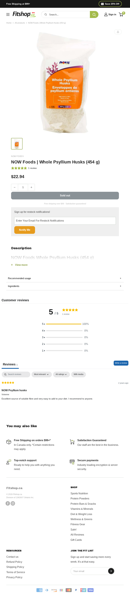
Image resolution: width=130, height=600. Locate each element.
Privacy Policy (14, 577)
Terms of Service (15, 572)
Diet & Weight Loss (81, 514)
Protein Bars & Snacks (83, 503)
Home (9, 23)
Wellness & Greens (81, 519)
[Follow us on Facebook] (8, 503)
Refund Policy (14, 562)
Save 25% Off (112, 4)
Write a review (121, 363)
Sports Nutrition (79, 493)
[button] (65, 324)
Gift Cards (76, 540)
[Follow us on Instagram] (13, 503)
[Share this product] (118, 31)
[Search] (94, 14)
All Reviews (77, 534)
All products (20, 23)
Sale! (73, 529)
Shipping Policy (15, 567)
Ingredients (64, 286)
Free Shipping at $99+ (18, 4)
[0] (121, 14)
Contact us (12, 556)
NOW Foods (17, 156)
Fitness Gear (78, 524)
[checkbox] (78, 374)
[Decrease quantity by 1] (14, 187)
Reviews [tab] (10, 364)
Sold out (65, 195)
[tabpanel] (65, 392)
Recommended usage (64, 278)
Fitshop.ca (14, 488)
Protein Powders (80, 498)
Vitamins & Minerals (82, 509)
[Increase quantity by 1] (31, 187)
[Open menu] (8, 14)
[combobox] (68, 14)
